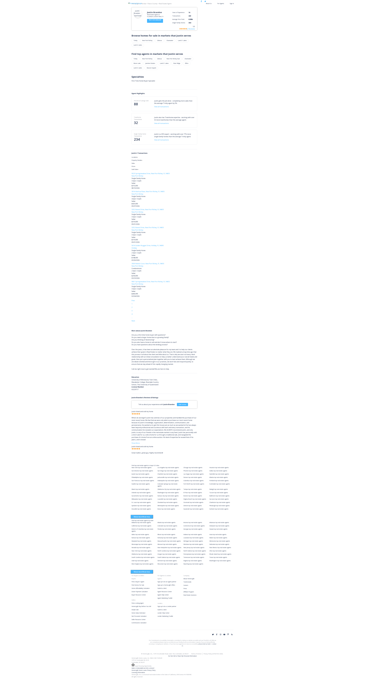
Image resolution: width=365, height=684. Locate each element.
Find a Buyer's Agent (138, 582)
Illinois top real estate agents (166, 534)
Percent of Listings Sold (141, 101)
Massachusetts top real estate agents (169, 541)
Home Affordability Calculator (141, 588)
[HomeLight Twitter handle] (212, 634)
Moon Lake (137, 63)
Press (185, 588)
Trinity (135, 40)
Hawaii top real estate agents (218, 529)
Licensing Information (138, 672)
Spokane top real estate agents (141, 506)
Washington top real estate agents (168, 492)
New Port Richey (147, 40)
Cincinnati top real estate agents (193, 502)
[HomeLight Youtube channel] (224, 634)
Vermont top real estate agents (167, 561)
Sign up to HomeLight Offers (166, 585)
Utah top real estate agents (140, 561)
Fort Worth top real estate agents (193, 484)
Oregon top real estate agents (167, 554)
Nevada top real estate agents (141, 547)
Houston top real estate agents (219, 467)
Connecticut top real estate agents (194, 526)
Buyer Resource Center (139, 595)
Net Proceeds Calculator (139, 616)
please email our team (204, 644)
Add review (182, 404)
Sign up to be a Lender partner (167, 606)
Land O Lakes (138, 45)
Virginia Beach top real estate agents (194, 499)
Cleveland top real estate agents (167, 502)
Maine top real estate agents (218, 538)
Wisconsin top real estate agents (168, 564)
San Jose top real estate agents (219, 499)
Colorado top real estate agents (167, 526)
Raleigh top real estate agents (218, 489)
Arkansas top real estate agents (219, 522)
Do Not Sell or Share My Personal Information (182, 656)
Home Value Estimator (138, 613)
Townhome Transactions (138, 118)
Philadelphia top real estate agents (142, 477)
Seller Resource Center (139, 619)
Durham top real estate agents (218, 509)
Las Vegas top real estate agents (193, 474)
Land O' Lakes (182, 40)
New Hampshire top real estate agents (169, 547)
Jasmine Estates (150, 63)
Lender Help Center (163, 613)
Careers (185, 585)
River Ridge (176, 63)
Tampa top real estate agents (192, 489)
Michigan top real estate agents (193, 541)
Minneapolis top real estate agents (168, 506)
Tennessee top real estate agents (193, 557)
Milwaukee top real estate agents (142, 499)
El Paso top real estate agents (192, 492)
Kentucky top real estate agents (167, 538)
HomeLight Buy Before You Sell (141, 606)
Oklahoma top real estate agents (142, 554)
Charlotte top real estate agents (167, 474)
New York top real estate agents (142, 467)
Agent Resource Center (165, 591)
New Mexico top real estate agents (220, 547)
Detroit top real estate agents (192, 506)
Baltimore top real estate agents (219, 496)
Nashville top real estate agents (219, 474)
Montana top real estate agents (193, 544)
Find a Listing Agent (138, 603)
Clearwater (170, 40)
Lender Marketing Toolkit (165, 616)
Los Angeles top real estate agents (168, 467)
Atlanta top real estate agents (218, 477)
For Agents (220, 3)
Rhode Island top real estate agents (220, 554)
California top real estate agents (141, 526)
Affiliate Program (188, 592)
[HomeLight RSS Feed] (231, 634)
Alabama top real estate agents (141, 522)
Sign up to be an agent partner (167, 582)
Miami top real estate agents (140, 489)
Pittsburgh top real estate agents (219, 506)
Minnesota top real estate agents (219, 541)
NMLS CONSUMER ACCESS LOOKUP (143, 668)
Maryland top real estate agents (141, 541)
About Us (209, 3)
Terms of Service (196, 654)
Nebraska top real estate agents (219, 544)
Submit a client (162, 588)
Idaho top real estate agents (140, 534)
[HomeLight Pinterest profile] (228, 634)
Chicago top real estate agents (192, 467)
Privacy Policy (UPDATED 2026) (213, 654)
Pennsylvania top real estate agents (194, 554)
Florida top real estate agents (167, 529)
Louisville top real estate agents (167, 499)
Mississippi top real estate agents (142, 544)
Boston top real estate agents (192, 496)
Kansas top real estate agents (141, 538)
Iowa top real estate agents (217, 534)
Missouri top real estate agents (167, 544)
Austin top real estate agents (140, 474)
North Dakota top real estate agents (194, 551)
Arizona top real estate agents (192, 522)
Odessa (159, 40)
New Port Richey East (173, 59)
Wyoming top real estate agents (193, 564)
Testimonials (187, 582)
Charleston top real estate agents (219, 502)
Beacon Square (151, 68)
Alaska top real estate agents (166, 522)
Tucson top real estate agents (218, 492)
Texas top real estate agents (218, 557)
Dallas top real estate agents (218, 471)
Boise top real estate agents (166, 509)
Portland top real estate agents (219, 480)
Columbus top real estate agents (193, 480)
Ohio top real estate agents (217, 551)
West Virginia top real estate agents (142, 564)
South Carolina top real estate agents (143, 557)
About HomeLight (188, 579)
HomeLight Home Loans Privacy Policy (144, 670)
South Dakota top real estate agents (169, 557)
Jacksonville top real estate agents (168, 477)
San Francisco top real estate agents (143, 480)
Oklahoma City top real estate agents (169, 489)
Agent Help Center (163, 595)
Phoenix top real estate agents (192, 471)
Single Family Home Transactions (140, 135)
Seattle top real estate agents (141, 484)
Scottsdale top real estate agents (219, 484)
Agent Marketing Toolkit (165, 598)
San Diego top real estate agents (168, 471)
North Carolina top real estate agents (169, 551)
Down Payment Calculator (140, 591)
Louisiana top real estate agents (193, 538)
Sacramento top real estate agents (142, 496)
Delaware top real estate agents (219, 526)
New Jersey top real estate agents (193, 547)
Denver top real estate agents (192, 477)
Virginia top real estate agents (192, 561)
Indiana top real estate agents (192, 534)
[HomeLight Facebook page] (216, 634)
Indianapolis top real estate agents (168, 480)
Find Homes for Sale (138, 585)
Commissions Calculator (139, 623)
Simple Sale (135, 610)
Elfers (186, 63)
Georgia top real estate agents (192, 529)
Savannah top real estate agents (193, 509)
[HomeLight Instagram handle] (220, 634)
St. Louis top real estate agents (141, 502)
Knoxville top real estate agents (141, 509)
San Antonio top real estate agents (142, 471)
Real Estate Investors (189, 595)
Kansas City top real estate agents (168, 496)
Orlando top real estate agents (141, 492)
